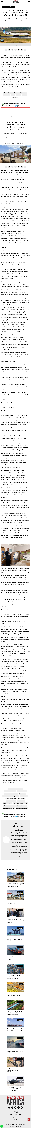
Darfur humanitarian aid (9, 791)
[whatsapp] (15, 50)
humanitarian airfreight (21, 808)
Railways (20, 1001)
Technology (19, 909)
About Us (15, 1111)
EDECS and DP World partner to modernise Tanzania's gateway (13, 977)
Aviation (24, 95)
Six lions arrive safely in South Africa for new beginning (14, 1070)
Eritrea (12, 95)
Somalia (18, 95)
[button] (15, 23)
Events (15, 1119)
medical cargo (21, 798)
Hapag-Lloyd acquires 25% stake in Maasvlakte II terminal (15, 958)
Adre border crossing (22, 805)
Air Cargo (20, 1059)
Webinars (15, 1117)
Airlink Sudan (22, 793)
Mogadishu (6, 95)
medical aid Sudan (22, 791)
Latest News (11, 6)
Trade (20, 984)
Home (5, 6)
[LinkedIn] (6, 50)
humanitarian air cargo (11, 798)
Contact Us (15, 1121)
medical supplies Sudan (8, 808)
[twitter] (9, 50)
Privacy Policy (15, 1112)
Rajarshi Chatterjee (18, 824)
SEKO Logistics (24, 796)
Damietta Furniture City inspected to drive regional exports (15, 921)
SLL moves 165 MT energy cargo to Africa (15, 902)
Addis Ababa (23, 92)
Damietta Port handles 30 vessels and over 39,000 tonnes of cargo (15, 1030)
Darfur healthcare (7, 803)
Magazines (15, 1116)
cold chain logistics (10, 800)
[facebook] (12, 50)
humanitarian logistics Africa (20, 803)
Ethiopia (16, 92)
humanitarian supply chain (11, 793)
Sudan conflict (20, 800)
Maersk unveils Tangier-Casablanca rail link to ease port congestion (14, 1013)
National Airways (8, 92)
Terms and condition (15, 1114)
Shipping (20, 928)
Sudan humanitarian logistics (15, 788)
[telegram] (19, 50)
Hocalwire (18, 1126)
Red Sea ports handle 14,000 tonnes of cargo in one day (14, 939)
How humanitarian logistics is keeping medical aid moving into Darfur (15, 126)
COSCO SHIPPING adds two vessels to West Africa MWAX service (15, 1089)
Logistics (20, 873)
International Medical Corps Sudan (11, 796)
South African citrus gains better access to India (15, 994)
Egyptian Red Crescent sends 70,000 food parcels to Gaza (15, 1051)
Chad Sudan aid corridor (9, 805)
